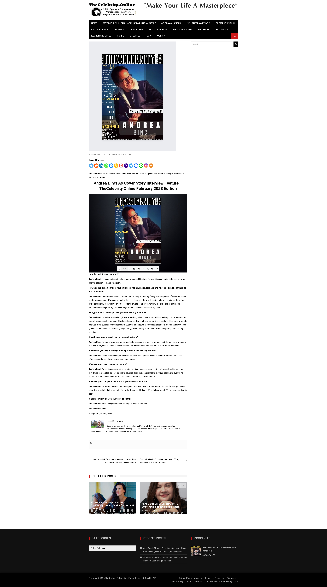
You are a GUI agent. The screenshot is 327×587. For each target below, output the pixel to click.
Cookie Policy (177, 581)
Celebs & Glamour (171, 23)
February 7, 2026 (107, 511)
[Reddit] (96, 165)
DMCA (188, 581)
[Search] (235, 44)
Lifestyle (119, 29)
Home (94, 23)
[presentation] (178, 485)
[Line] (141, 165)
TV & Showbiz (136, 29)
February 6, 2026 (158, 512)
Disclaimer (231, 578)
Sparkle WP (150, 578)
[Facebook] (136, 165)
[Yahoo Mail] (126, 165)
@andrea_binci (105, 413)
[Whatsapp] (106, 165)
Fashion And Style (101, 36)
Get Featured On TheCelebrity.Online (222, 581)
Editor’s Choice (99, 29)
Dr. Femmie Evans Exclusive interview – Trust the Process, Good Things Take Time (165, 559)
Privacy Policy (185, 578)
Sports (120, 36)
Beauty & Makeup (158, 29)
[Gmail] (121, 165)
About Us (133, 431)
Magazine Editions (182, 29)
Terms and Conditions (214, 578)
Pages (159, 36)
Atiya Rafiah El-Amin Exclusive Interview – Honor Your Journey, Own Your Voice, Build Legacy (164, 550)
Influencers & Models (198, 23)
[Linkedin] (101, 165)
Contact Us (199, 581)
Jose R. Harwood (119, 154)
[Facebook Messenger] (111, 165)
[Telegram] (131, 165)
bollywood (204, 29)
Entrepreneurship (226, 23)
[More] (151, 165)
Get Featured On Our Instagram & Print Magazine (129, 23)
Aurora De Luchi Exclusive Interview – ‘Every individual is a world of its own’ (159, 461)
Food (148, 36)
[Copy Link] (116, 165)
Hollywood (222, 29)
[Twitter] (91, 165)
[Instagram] (146, 165)
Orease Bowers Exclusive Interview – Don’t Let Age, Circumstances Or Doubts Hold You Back (171, 505)
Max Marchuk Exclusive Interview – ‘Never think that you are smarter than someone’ (114, 461)
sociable (167, 279)
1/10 (124, 269)
